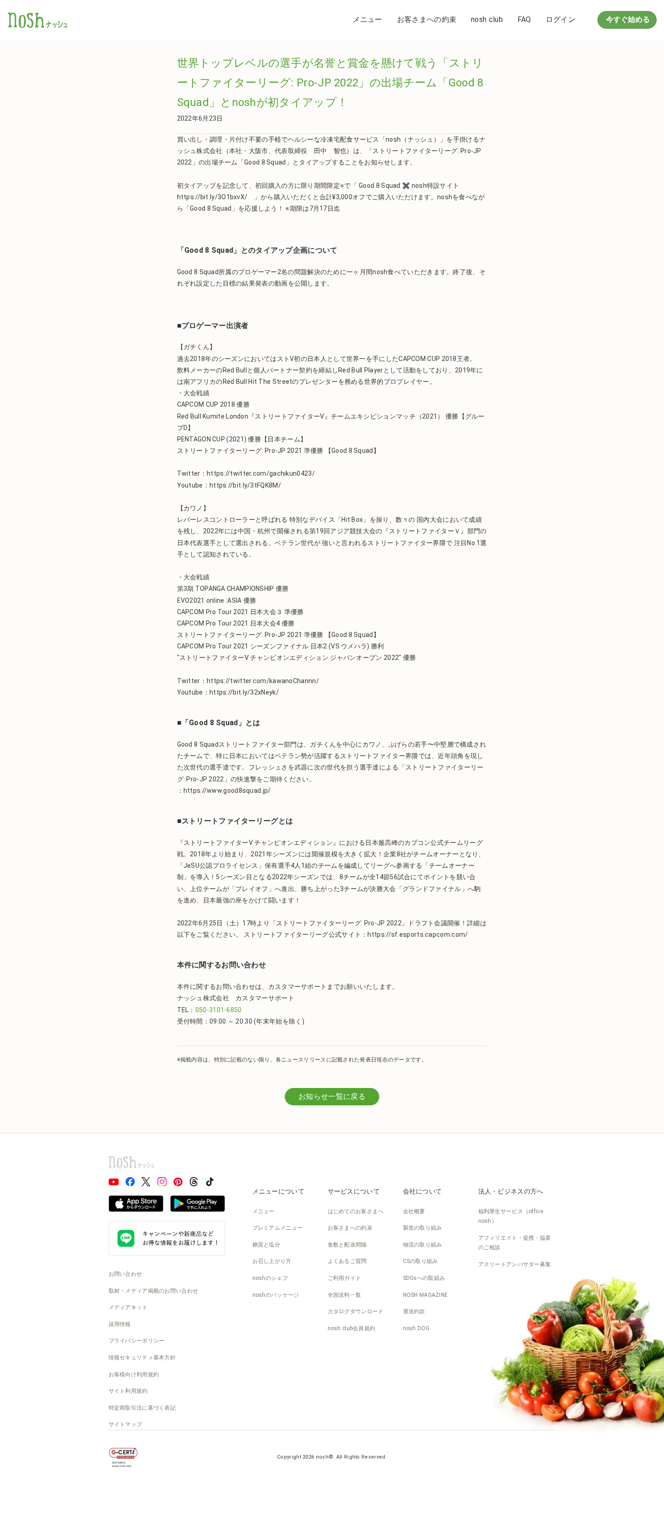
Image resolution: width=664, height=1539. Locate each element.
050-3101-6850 (218, 1010)
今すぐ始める (627, 19)
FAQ (524, 19)
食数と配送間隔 (347, 1245)
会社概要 (414, 1211)
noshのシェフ (270, 1278)
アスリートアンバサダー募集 (514, 1264)
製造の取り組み (422, 1228)
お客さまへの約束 (426, 19)
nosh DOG (416, 1328)
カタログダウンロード (356, 1311)
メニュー (367, 19)
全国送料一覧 (344, 1295)
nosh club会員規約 (352, 1328)
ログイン (560, 19)
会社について (422, 1191)
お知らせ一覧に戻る (332, 1096)
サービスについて (354, 1191)
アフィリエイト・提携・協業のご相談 (514, 1243)
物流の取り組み (422, 1245)
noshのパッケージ (275, 1295)
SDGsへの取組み (424, 1278)
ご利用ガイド (344, 1278)
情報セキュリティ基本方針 (142, 1357)
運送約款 (414, 1311)
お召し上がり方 (272, 1261)
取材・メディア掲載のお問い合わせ (154, 1291)
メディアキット (128, 1307)
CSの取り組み (420, 1261)
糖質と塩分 (266, 1245)
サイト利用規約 (128, 1391)
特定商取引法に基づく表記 (142, 1408)
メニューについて (278, 1191)
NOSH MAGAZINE (425, 1295)
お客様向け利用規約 (134, 1374)
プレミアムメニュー (277, 1228)
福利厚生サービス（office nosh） (511, 1216)
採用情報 (120, 1324)
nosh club (487, 19)
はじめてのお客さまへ (356, 1211)
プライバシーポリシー (137, 1340)
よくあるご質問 (347, 1261)
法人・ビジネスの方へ (511, 1191)
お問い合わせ (125, 1274)
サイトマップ (125, 1424)
